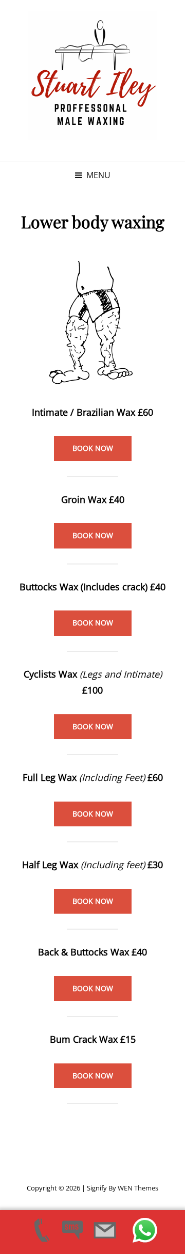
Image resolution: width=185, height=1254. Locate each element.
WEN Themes (138, 1188)
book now (92, 448)
